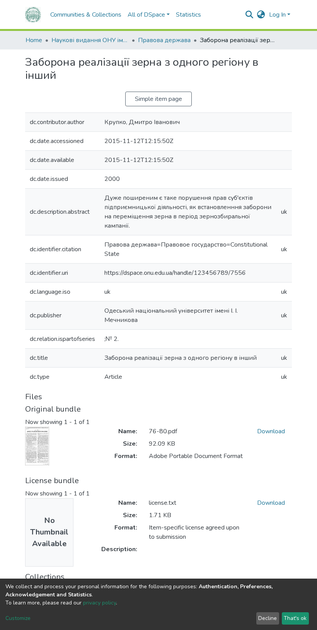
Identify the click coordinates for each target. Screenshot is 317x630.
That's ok (295, 618)
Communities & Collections (85, 14)
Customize (18, 618)
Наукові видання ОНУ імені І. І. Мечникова (90, 40)
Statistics (188, 14)
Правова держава (164, 40)
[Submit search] (249, 15)
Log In (277, 14)
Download (271, 431)
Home (34, 40)
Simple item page (158, 99)
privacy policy (99, 602)
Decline (267, 618)
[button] (261, 14)
